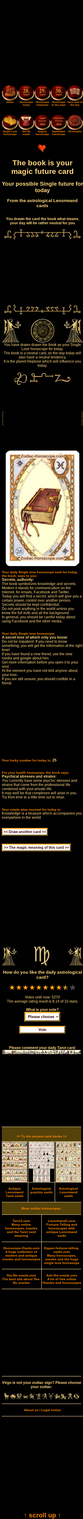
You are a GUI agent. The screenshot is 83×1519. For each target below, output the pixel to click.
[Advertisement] (41, 43)
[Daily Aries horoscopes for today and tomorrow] (6, 1398)
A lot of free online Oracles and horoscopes (61, 1279)
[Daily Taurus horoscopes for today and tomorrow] (13, 1398)
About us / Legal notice (42, 1410)
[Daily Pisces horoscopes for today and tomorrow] (76, 1398)
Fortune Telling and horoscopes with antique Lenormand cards (61, 1228)
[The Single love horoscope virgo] (10, 129)
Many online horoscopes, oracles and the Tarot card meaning (21, 1228)
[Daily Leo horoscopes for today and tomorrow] (32, 1398)
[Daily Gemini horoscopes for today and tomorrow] (19, 1398)
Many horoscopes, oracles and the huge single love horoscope (61, 1255)
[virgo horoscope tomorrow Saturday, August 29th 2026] (42, 93)
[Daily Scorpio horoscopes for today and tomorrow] (51, 1398)
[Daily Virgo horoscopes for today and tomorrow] (38, 1398)
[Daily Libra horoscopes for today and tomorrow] (45, 1398)
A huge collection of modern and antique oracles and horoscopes (21, 1253)
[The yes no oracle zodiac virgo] (26, 129)
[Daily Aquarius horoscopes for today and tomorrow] (70, 1398)
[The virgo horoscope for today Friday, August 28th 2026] (26, 93)
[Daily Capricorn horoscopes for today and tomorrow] (64, 1398)
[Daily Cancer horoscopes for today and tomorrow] (25, 1398)
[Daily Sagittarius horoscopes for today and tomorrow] (57, 1398)
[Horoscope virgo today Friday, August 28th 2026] (10, 99)
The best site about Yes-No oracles (21, 1279)
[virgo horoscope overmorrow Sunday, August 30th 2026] (58, 93)
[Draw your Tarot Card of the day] (75, 99)
